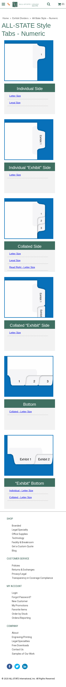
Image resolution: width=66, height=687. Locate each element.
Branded (16, 525)
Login (15, 593)
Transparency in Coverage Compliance (32, 578)
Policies (16, 565)
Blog (14, 550)
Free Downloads (20, 645)
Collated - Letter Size (20, 411)
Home (6, 18)
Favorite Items (19, 609)
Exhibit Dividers (20, 18)
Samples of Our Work (23, 653)
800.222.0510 (9, 4)
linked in (25, 666)
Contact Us (18, 649)
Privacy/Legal (19, 574)
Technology (18, 538)
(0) (63, 4)
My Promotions (20, 605)
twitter (17, 666)
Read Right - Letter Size (22, 267)
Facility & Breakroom (23, 542)
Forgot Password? (21, 597)
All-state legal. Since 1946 (25, 4)
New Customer (20, 601)
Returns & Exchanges (23, 569)
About (15, 632)
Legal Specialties (21, 641)
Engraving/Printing (22, 637)
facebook (9, 666)
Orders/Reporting (21, 618)
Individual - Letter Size (21, 490)
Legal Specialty (20, 529)
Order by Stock (20, 613)
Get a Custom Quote (23, 546)
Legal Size (14, 102)
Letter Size (15, 95)
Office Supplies (20, 534)
